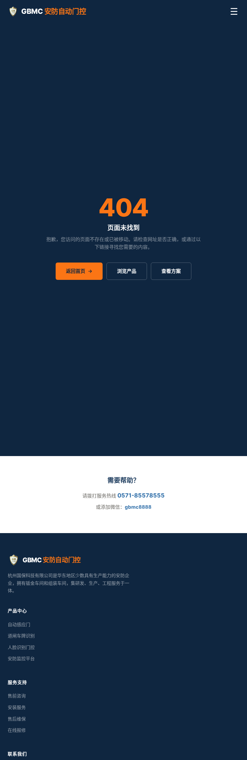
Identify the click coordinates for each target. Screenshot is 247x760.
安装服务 (17, 707)
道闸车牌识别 (21, 635)
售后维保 (17, 718)
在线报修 (17, 730)
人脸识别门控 (21, 647)
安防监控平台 (21, 658)
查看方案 (171, 271)
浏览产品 (126, 271)
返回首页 (79, 271)
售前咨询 (17, 695)
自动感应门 (19, 624)
